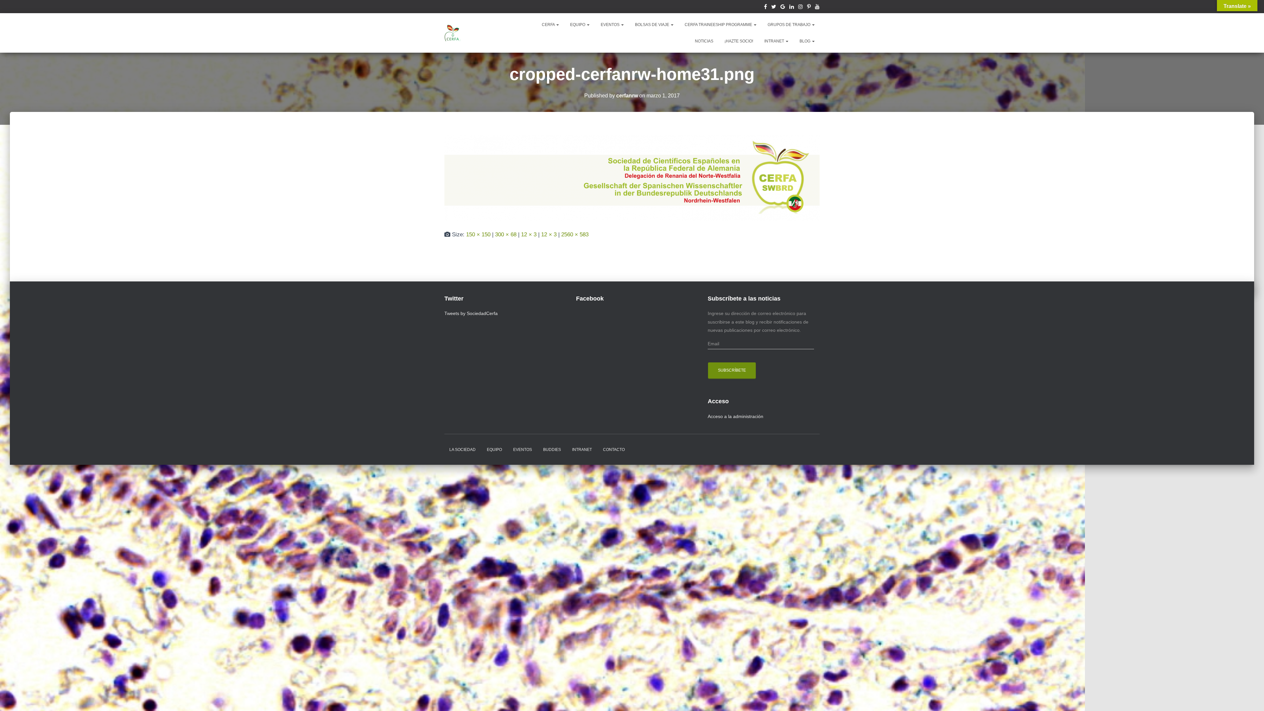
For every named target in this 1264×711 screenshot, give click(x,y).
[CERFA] (452, 33)
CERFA (549, 24)
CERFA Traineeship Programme (719, 24)
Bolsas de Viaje (652, 24)
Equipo (494, 449)
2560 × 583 (575, 234)
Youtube (817, 7)
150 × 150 (478, 234)
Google (782, 7)
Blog (805, 41)
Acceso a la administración (735, 416)
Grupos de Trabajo (789, 24)
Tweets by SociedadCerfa (471, 313)
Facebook (765, 7)
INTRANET (774, 41)
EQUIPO (578, 24)
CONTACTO (614, 449)
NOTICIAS (704, 41)
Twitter (773, 7)
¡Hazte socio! (738, 41)
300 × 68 (505, 234)
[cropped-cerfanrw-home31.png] (632, 177)
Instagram (800, 7)
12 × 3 (529, 234)
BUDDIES (552, 449)
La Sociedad (462, 449)
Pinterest (809, 7)
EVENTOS (610, 24)
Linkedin (791, 7)
